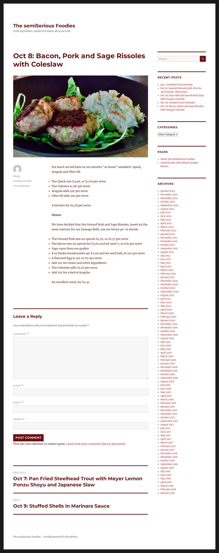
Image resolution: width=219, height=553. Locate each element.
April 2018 (165, 395)
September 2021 (169, 248)
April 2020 (166, 309)
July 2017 (165, 428)
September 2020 (169, 291)
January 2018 (167, 406)
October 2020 (167, 288)
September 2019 (169, 334)
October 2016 (167, 460)
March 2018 (166, 399)
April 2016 (166, 482)
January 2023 (167, 191)
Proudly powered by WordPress (61, 536)
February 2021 (168, 273)
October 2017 (167, 417)
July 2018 (165, 385)
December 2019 (168, 324)
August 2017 (167, 424)
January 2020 (167, 320)
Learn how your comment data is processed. (96, 443)
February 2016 (168, 489)
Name (18, 385)
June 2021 (165, 259)
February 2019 (168, 360)
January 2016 (167, 493)
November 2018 (168, 370)
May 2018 (165, 392)
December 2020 (169, 280)
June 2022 (165, 216)
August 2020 (167, 295)
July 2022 (165, 212)
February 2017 (168, 446)
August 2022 (167, 209)
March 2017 (166, 442)
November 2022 (169, 198)
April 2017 (165, 439)
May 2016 (165, 478)
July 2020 (165, 298)
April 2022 (166, 223)
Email (18, 402)
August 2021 (167, 252)
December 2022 (169, 194)
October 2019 (167, 331)
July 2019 (165, 342)
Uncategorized (21, 185)
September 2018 (169, 377)
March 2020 (167, 313)
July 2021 (165, 255)
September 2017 (169, 421)
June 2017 (165, 431)
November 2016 (169, 457)
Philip (16, 176)
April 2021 (165, 266)
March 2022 (167, 226)
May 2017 (165, 435)
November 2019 (169, 327)
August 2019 (167, 338)
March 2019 (166, 356)
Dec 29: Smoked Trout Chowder (177, 102)
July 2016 (165, 471)
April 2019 (166, 352)
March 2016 (166, 485)
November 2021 (168, 241)
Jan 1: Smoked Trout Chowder (176, 84)
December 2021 (168, 237)
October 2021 (167, 244)
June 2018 (165, 388)
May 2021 (165, 262)
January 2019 (167, 363)
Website (19, 419)
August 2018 (167, 381)
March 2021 (166, 270)
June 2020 (165, 302)
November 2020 (169, 284)
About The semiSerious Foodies (177, 159)
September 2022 (169, 205)
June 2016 (165, 475)
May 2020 (165, 306)
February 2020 (168, 316)
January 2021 (167, 277)
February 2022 (168, 230)
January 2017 (167, 449)
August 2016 (167, 467)
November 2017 (168, 413)
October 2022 (167, 201)
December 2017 (168, 410)
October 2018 (167, 374)
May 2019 (165, 349)
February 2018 (168, 403)
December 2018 (168, 367)
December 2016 (168, 453)
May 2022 (165, 219)
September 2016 (169, 464)
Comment (21, 333)
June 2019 (165, 345)
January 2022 (167, 234)
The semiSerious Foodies (44, 26)
